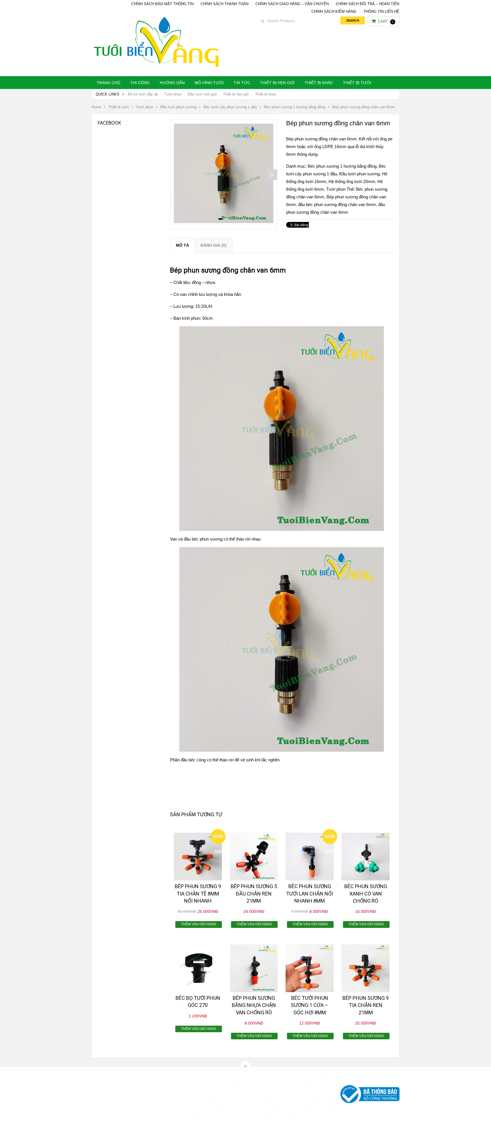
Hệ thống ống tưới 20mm (351, 181)
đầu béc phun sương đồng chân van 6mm (337, 204)
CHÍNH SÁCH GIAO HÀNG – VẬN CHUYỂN (292, 4)
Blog (199, 1076)
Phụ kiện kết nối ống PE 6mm (246, 1107)
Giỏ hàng (165, 1107)
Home (96, 107)
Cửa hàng (277, 1099)
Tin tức (242, 82)
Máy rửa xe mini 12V (197, 1107)
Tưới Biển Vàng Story (312, 1114)
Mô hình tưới (209, 82)
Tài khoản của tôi (292, 1107)
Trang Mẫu (278, 1114)
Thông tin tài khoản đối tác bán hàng (233, 1114)
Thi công (140, 82)
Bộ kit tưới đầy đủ (143, 94)
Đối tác (322, 1099)
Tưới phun (173, 94)
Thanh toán (323, 1107)
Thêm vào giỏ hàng (198, 924)
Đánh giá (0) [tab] (213, 245)
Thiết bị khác (319, 82)
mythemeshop (120, 1095)
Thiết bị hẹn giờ (277, 82)
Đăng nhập (301, 1099)
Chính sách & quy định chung (210, 1084)
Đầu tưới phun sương (178, 107)
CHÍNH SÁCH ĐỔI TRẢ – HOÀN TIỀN (367, 4)
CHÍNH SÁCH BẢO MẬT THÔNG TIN (162, 4)
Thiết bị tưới (357, 82)
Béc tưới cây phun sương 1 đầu (230, 107)
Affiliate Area (178, 1076)
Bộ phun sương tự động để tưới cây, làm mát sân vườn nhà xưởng (267, 1076)
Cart (386, 21)
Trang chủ (108, 82)
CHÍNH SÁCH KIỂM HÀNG (333, 11)
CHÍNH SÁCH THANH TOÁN (224, 4)
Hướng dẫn (172, 82)
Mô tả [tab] (182, 245)
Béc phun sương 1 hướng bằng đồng (294, 107)
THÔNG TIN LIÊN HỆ (381, 11)
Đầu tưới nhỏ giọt (202, 94)
